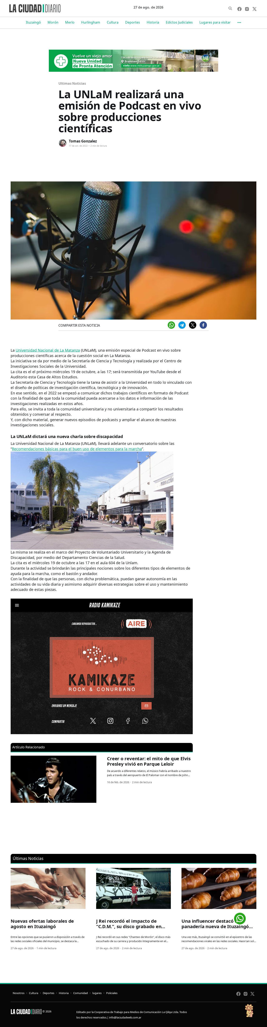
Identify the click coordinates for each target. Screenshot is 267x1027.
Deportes (132, 22)
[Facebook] (203, 325)
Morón (53, 22)
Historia (153, 22)
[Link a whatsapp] (240, 917)
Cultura (112, 22)
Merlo (69, 22)
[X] (192, 325)
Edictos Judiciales (179, 22)
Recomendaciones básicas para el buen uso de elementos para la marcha (77, 448)
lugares (97, 993)
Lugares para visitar (215, 22)
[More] (239, 22)
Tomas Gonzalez (83, 141)
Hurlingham (90, 22)
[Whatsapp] (171, 325)
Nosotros (18, 993)
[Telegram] (182, 325)
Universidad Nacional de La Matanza (48, 350)
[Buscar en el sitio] (230, 8)
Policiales (111, 993)
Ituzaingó (33, 22)
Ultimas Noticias (72, 83)
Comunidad (80, 993)
